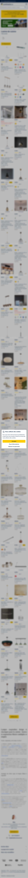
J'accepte (14, 441)
